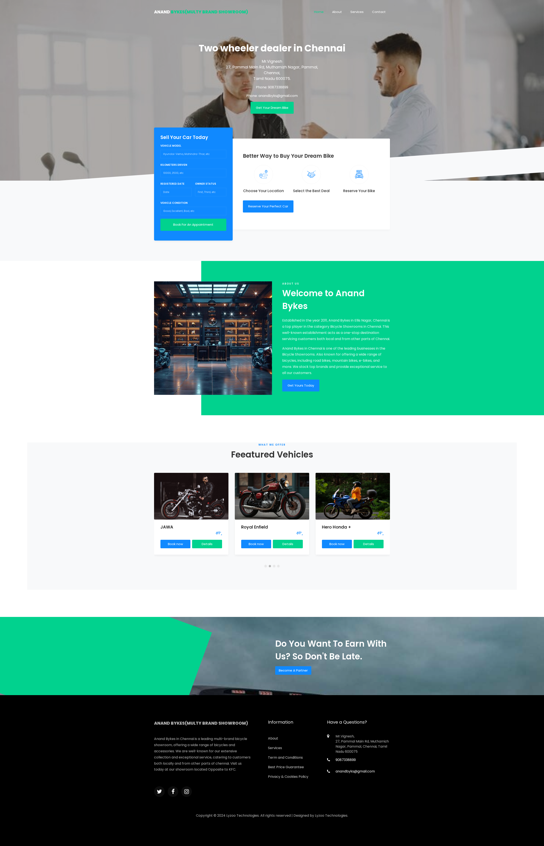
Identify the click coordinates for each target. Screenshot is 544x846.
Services (357, 12)
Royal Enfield (173, 527)
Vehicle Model (170, 145)
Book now (175, 544)
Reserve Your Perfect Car (268, 206)
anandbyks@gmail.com (278, 95)
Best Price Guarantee (286, 767)
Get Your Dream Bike (272, 107)
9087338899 (278, 87)
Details (207, 544)
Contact (379, 12)
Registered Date (172, 184)
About (337, 12)
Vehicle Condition (174, 203)
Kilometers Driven (173, 165)
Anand (201, 12)
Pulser (328, 527)
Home (319, 12)
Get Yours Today (301, 385)
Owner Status (205, 184)
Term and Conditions (285, 757)
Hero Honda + (255, 527)
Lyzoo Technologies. (331, 815)
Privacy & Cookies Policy (288, 776)
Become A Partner (293, 670)
